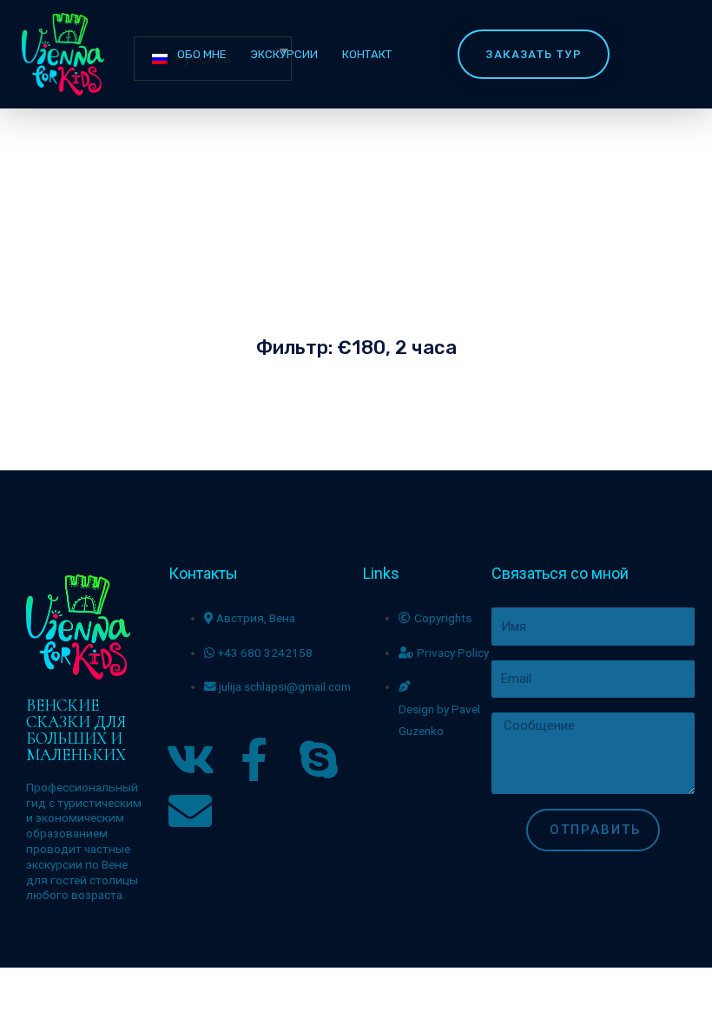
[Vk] (190, 759)
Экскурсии (284, 54)
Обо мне (202, 54)
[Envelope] (190, 810)
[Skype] (318, 759)
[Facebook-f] (254, 759)
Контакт (367, 54)
